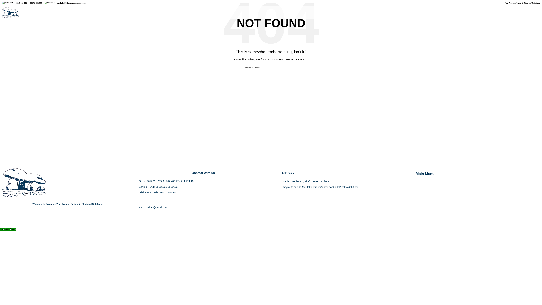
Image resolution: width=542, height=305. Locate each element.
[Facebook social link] (189, 213)
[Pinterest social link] (217, 213)
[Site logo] (10, 12)
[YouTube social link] (210, 213)
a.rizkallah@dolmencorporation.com (72, 3)
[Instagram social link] (203, 213)
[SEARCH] (296, 67)
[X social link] (196, 213)
